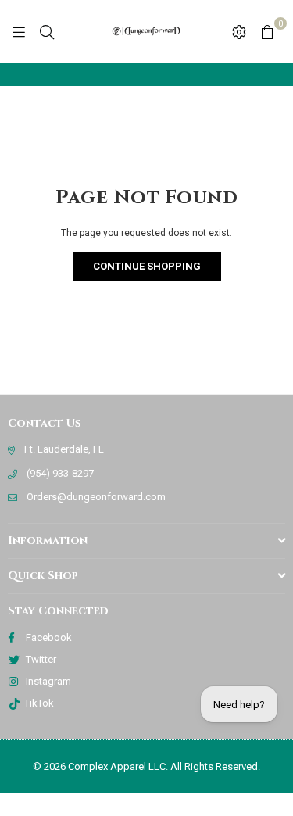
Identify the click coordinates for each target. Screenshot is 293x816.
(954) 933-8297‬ (60, 473)
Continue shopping (147, 266)
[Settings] (239, 31)
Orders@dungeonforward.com (96, 497)
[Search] (47, 31)
